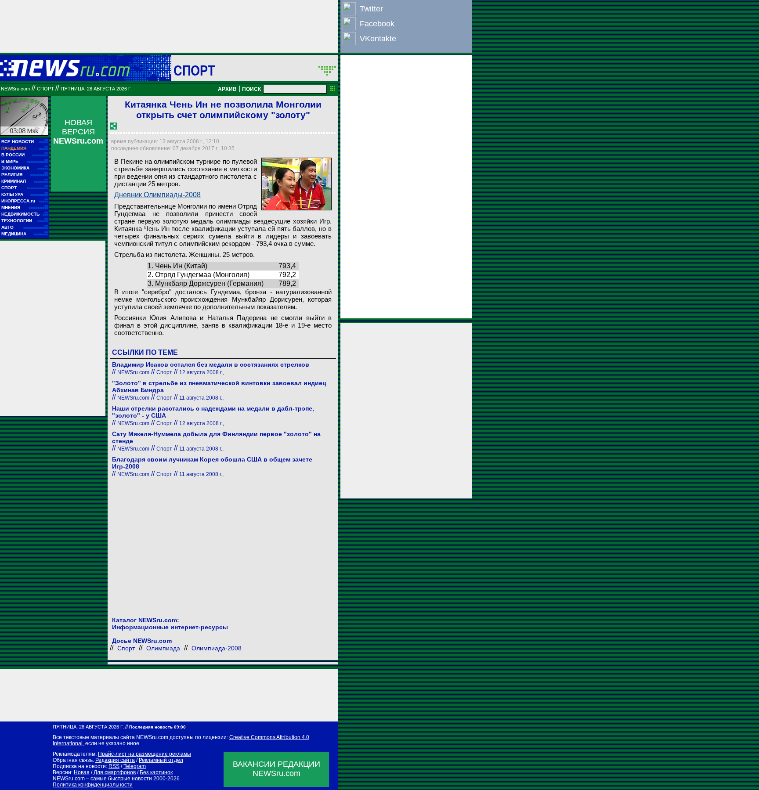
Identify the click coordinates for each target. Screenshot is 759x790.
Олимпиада (163, 648)
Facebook (377, 23)
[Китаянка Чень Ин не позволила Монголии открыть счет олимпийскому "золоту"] (296, 184)
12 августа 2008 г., (201, 372)
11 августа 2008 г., (201, 398)
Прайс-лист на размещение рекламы (144, 754)
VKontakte (378, 38)
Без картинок (156, 772)
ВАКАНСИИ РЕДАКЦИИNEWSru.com (276, 769)
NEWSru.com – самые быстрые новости (102, 779)
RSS (113, 766)
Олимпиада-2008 (217, 648)
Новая (82, 772)
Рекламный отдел (161, 760)
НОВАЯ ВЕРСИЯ (78, 131)
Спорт (194, 70)
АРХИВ (227, 89)
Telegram (134, 766)
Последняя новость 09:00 (157, 727)
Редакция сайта (115, 760)
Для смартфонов (115, 772)
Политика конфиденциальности (93, 785)
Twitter (371, 8)
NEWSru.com (15, 88)
